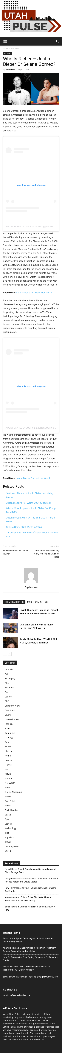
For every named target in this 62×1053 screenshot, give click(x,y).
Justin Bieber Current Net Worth (33, 478)
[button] (5, 41)
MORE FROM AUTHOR (37, 602)
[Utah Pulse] (31, 18)
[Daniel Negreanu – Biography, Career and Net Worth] (10, 628)
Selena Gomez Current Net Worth (34, 292)
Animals (9, 669)
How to (8, 760)
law (6, 769)
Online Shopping (13, 792)
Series (8, 805)
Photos (8, 796)
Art (6, 673)
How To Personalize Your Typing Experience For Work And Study (30, 889)
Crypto (8, 714)
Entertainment (12, 719)
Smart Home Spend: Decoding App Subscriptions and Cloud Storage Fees (30, 871)
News (7, 787)
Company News (12, 705)
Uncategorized (12, 846)
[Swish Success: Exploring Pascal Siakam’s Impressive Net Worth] (10, 613)
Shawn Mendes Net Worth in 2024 (16, 552)
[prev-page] (5, 654)
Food (7, 728)
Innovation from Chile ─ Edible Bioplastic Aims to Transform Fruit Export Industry (28, 899)
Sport (7, 819)
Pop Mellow (10, 69)
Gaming (9, 737)
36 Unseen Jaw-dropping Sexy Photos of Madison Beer (46, 553)
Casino (8, 696)
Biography (10, 678)
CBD (7, 701)
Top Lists (9, 837)
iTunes (8, 764)
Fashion (9, 723)
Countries (10, 710)
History (8, 751)
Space (8, 814)
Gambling (10, 733)
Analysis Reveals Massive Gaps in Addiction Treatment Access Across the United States (31, 880)
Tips (7, 832)
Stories (8, 823)
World (8, 851)
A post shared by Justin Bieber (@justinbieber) (33, 428)
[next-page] (10, 654)
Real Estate (10, 801)
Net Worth (15, 48)
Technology (10, 828)
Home (5, 48)
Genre (8, 742)
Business (9, 687)
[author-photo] (31, 583)
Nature (8, 778)
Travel (8, 841)
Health (8, 746)
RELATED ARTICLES (14, 602)
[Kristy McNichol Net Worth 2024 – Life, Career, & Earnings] (10, 642)
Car (6, 692)
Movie (8, 773)
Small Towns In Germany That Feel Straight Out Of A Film (30, 908)
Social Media (11, 810)
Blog (7, 683)
